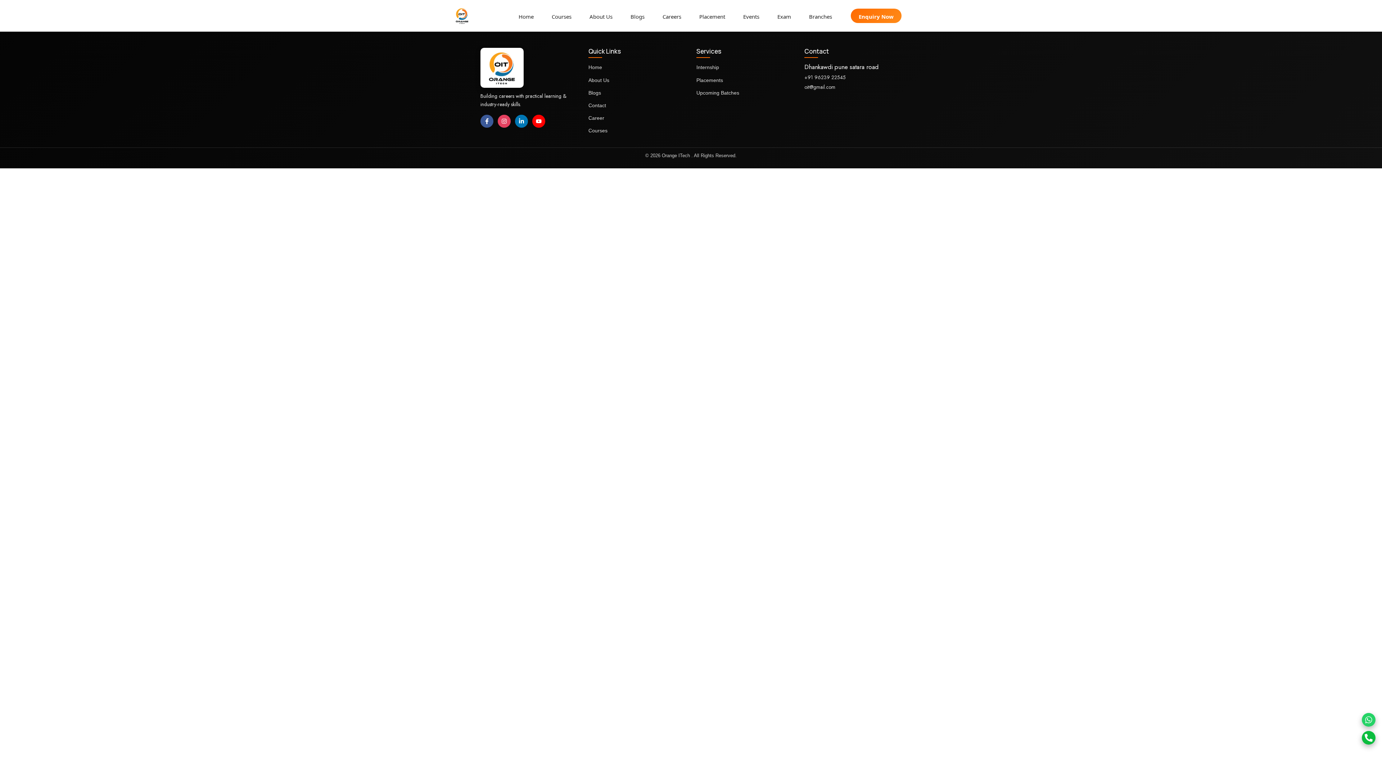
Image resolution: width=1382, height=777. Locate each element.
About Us (601, 16)
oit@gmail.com (819, 87)
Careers (672, 16)
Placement (712, 16)
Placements (709, 80)
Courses (562, 16)
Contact (597, 105)
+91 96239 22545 (825, 77)
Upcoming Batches (717, 93)
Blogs (638, 16)
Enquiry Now (876, 16)
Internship (707, 67)
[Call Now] (1369, 738)
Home (526, 16)
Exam (784, 16)
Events (751, 16)
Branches (820, 16)
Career (596, 118)
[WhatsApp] (1369, 720)
